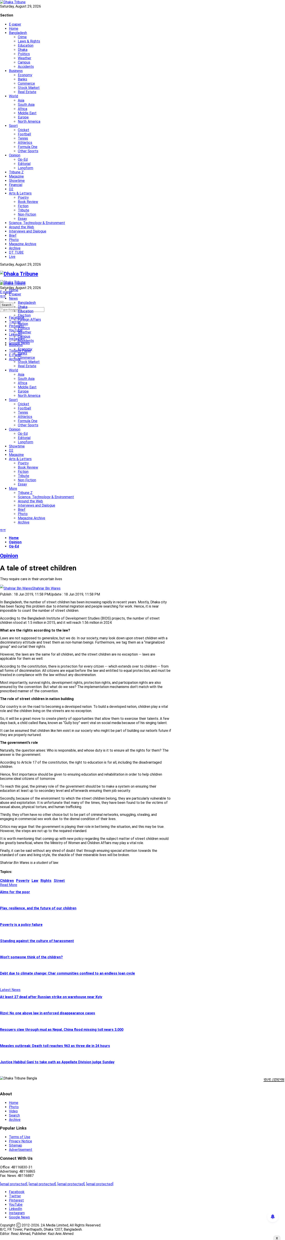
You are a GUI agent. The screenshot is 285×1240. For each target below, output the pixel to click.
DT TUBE (16, 252)
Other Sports (28, 151)
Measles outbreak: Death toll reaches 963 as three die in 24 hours (55, 1046)
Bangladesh (18, 33)
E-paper (15, 24)
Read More (8, 885)
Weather (24, 58)
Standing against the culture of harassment (37, 941)
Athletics (25, 142)
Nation (23, 324)
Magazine (16, 176)
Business (16, 71)
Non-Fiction (27, 214)
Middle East (27, 113)
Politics (24, 54)
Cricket (23, 130)
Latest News (10, 990)
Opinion (14, 155)
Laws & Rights (29, 41)
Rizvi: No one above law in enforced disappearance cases (47, 1013)
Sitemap (15, 1145)
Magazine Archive (22, 244)
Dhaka (22, 50)
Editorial (24, 164)
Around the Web (21, 227)
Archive (14, 248)
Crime (22, 37)
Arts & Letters (20, 193)
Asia (21, 100)
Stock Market (29, 88)
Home (13, 28)
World (13, 96)
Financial (15, 185)
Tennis (23, 138)
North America (29, 121)
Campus (24, 62)
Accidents (26, 66)
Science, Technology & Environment (37, 223)
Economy (25, 75)
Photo (14, 240)
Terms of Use (19, 1137)
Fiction (23, 206)
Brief (12, 235)
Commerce (26, 83)
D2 (11, 189)
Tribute (23, 210)
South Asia (26, 104)
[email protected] (13, 1184)
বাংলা (3, 296)
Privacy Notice (20, 1141)
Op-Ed (23, 159)
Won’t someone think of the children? (31, 957)
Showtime (17, 181)
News (13, 298)
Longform (25, 168)
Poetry (23, 197)
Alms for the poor (15, 892)
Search (14, 1115)
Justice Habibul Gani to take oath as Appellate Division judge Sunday (57, 1062)
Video (13, 1111)
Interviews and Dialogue (27, 231)
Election (24, 315)
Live (12, 257)
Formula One (27, 147)
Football (24, 134)
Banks (22, 79)
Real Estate (27, 92)
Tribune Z (16, 172)
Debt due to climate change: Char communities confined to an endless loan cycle (67, 973)
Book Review (28, 202)
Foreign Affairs (29, 319)
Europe (23, 117)
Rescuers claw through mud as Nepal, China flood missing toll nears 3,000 (61, 1029)
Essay (22, 219)
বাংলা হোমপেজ (274, 1079)
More (13, 488)
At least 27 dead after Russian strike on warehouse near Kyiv (51, 997)
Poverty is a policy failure (21, 925)
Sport (13, 126)
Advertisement (20, 1150)
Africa (22, 109)
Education (25, 45)
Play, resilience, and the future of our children (38, 908)
